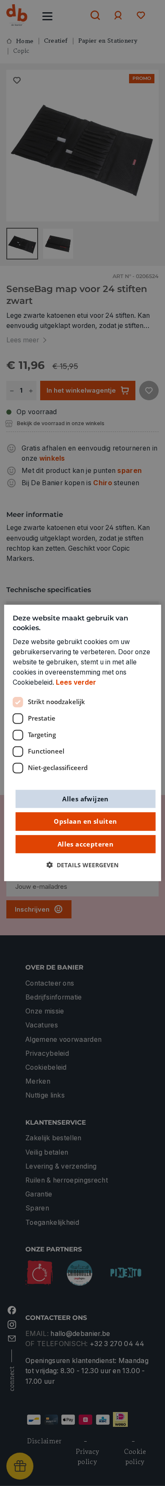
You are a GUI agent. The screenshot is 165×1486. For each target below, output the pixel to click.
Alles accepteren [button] (85, 843)
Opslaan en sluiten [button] (85, 821)
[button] (82, 865)
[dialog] (82, 743)
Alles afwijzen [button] (85, 798)
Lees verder (76, 682)
